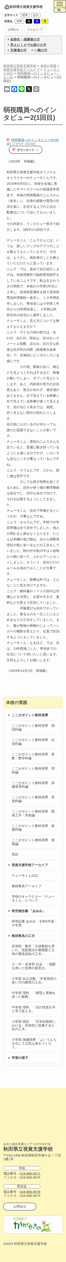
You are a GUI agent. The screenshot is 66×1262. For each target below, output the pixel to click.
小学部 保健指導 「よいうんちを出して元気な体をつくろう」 (34, 1043)
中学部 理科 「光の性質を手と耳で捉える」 (34, 1009)
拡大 (35, 15)
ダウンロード (25, 150)
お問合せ (13, 29)
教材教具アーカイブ (26, 886)
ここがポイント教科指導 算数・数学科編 (33, 756)
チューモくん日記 (25, 875)
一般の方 (40, 50)
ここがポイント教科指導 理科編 (33, 770)
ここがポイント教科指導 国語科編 (33, 727)
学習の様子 (20, 1058)
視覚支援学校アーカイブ (30, 865)
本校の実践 (16, 702)
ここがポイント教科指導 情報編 (33, 842)
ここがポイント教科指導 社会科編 (33, 742)
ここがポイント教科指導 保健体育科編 (33, 785)
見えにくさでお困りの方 (28, 45)
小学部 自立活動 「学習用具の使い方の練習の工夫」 (34, 980)
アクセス (32, 29)
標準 (25, 15)
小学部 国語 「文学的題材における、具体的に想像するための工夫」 (34, 1025)
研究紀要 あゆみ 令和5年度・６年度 (34, 923)
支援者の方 (18, 50)
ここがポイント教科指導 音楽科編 (33, 799)
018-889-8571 (30, 1173)
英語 (15, 854)
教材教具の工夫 (23, 936)
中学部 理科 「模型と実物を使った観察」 (34, 995)
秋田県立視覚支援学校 (26, 7)
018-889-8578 (30, 1192)
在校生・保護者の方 (25, 39)
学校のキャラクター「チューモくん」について (33, 898)
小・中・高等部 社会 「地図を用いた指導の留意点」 (34, 966)
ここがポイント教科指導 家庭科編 (33, 828)
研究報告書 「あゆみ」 (29, 911)
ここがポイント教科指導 (30, 715)
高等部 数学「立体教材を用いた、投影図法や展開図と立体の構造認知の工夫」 (33, 949)
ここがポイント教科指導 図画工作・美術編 (33, 813)
